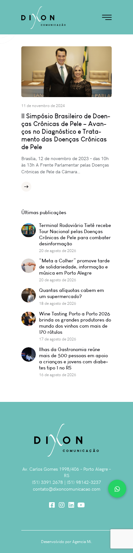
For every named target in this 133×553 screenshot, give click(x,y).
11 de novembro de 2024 (43, 105)
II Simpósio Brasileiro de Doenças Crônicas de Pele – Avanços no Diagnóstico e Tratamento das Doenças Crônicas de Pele (65, 131)
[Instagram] (61, 505)
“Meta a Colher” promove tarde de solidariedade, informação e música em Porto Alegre (74, 267)
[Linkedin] (71, 505)
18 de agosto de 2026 (57, 303)
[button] (117, 489)
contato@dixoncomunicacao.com (66, 489)
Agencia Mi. (82, 541)
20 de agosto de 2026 (57, 250)
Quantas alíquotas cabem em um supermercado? (71, 293)
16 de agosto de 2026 (57, 374)
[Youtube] (81, 505)
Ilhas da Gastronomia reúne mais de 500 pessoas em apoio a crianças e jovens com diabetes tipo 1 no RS (73, 358)
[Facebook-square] (52, 505)
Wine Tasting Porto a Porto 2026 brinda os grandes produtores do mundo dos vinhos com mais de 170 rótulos (75, 323)
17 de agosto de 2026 (57, 338)
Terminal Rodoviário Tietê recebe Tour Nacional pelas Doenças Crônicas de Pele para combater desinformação (75, 234)
